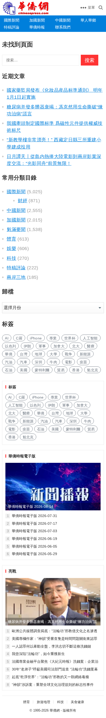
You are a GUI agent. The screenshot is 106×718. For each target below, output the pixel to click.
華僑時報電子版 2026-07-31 (34, 516)
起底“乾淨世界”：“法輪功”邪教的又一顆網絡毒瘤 (50, 677)
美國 (23, 370)
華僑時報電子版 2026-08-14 (30, 506)
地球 (38, 354)
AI (6, 338)
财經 (22, 200)
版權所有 (69, 710)
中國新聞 (62, 20)
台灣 (23, 354)
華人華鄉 (88, 20)
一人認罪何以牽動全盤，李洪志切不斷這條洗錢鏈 (51, 646)
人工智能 (90, 338)
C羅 (19, 338)
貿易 (61, 370)
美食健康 (77, 702)
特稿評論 (11, 27)
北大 (76, 346)
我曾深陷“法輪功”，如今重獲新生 (38, 654)
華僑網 (55, 710)
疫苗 (83, 362)
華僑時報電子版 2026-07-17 (34, 523)
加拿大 (59, 346)
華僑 (8, 354)
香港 (76, 370)
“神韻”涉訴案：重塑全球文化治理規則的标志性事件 (53, 685)
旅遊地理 (43, 702)
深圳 (38, 362)
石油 (8, 370)
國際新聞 (11, 20)
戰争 (68, 354)
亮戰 (12, 571)
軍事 (42, 346)
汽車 (23, 362)
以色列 (10, 346)
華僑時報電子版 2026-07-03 (34, 531)
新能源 (85, 354)
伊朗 (27, 346)
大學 (53, 354)
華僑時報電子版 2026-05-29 (34, 554)
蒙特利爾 (42, 370)
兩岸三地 (16, 277)
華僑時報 (37, 27)
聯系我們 (62, 27)
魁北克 (92, 370)
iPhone (36, 338)
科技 (11, 258)
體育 (11, 239)
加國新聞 (37, 20)
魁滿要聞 (16, 229)
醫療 (90, 346)
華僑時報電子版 (22, 456)
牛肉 (53, 362)
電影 (68, 362)
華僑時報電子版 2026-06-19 (34, 539)
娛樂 (11, 248)
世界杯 (69, 338)
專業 (53, 338)
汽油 (8, 362)
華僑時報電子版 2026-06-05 (34, 546)
